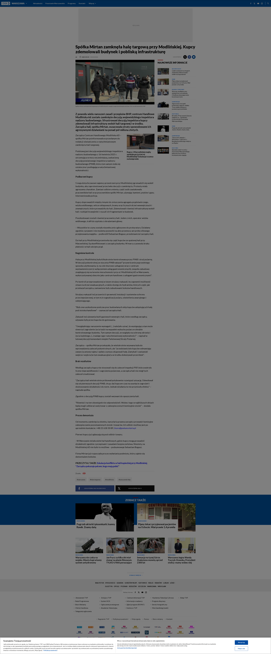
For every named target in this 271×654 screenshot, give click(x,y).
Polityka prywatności (50, 650)
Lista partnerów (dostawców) (127, 648)
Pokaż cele (241, 648)
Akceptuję (241, 642)
